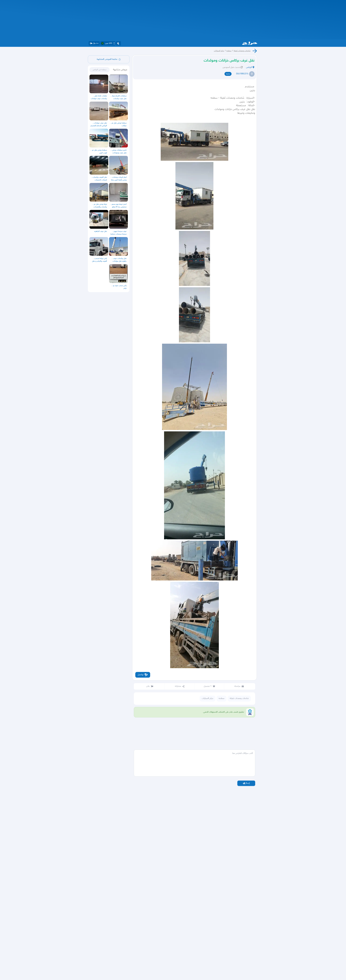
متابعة (228, 74)
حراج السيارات (219, 51)
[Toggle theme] (118, 43)
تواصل (141, 674)
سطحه (228, 51)
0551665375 (242, 74)
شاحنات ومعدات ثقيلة (242, 51)
